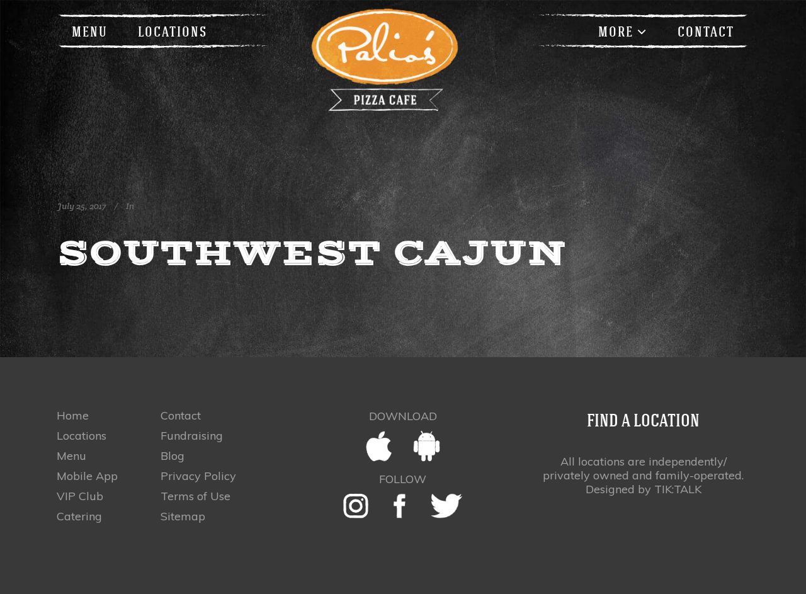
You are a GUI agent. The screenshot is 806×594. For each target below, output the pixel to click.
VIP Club (80, 496)
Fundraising (192, 436)
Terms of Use (195, 496)
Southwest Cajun (312, 252)
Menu (71, 456)
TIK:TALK (677, 489)
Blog (172, 456)
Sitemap (183, 516)
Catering (79, 516)
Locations (81, 436)
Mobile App (87, 476)
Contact (181, 416)
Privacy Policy (198, 476)
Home (73, 416)
